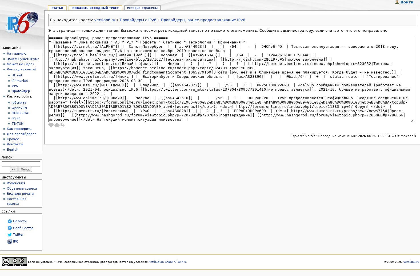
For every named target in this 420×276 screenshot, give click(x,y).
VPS (15, 86)
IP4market (20, 81)
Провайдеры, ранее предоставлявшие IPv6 (203, 20)
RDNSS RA (20, 113)
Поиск (7, 157)
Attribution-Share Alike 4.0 (167, 261)
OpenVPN (19, 108)
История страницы (142, 8)
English (12, 150)
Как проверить (19, 129)
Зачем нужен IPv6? (23, 59)
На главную (16, 53)
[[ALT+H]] (22, 22)
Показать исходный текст (95, 8)
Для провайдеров (21, 134)
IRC (15, 241)
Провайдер (21, 91)
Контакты (15, 144)
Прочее (13, 139)
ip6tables (19, 102)
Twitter (18, 235)
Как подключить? (21, 69)
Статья (57, 8)
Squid (16, 118)
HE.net (17, 75)
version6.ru (104, 20)
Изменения (16, 183)
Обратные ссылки (22, 188)
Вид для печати (20, 194)
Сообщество (23, 228)
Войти (407, 2)
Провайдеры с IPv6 (138, 20)
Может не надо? (20, 64)
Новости (20, 221)
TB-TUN (17, 124)
